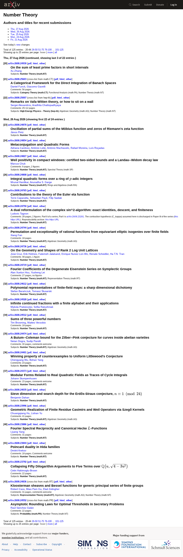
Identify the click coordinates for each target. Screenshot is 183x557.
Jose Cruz (16, 253)
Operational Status (42, 549)
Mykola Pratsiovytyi (21, 306)
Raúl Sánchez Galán (22, 507)
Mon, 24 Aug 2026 (20, 37)
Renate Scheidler (99, 253)
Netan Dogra (18, 341)
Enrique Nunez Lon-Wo (74, 253)
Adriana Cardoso (20, 147)
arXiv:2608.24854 (17, 140)
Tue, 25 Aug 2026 (20, 34)
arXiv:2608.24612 (17, 283)
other (42, 63)
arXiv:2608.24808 (17, 174)
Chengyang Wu (19, 359)
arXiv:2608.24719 (17, 265)
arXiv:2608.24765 (17, 190)
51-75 (41, 49)
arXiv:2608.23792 (17, 461)
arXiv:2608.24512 (17, 315)
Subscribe (41, 544)
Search (136, 4)
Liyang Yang (17, 431)
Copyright (57, 544)
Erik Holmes (30, 253)
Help (15, 544)
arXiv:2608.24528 (17, 299)
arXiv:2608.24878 (17, 124)
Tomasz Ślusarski (42, 291)
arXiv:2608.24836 (17, 481)
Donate (160, 4)
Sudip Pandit (33, 341)
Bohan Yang (36, 359)
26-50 (35, 49)
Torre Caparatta (19, 197)
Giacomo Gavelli (36, 86)
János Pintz (17, 132)
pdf (29, 63)
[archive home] (12, 4)
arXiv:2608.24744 (17, 227)
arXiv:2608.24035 (17, 389)
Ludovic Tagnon (19, 213)
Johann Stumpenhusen (24, 378)
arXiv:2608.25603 (17, 79)
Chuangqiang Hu (20, 413)
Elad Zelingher (51, 489)
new (18, 44)
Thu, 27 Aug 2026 (20, 29)
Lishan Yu (36, 413)
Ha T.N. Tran (117, 253)
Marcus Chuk (18, 163)
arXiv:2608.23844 (17, 443)
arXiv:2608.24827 (17, 156)
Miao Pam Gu (34, 489)
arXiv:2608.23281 (75, 216)
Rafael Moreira (79, 147)
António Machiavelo (58, 147)
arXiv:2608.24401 (17, 352)
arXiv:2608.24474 (17, 333)
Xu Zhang (16, 70)
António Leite (38, 147)
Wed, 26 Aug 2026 (20, 31)
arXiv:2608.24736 (17, 246)
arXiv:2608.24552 (17, 500)
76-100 (48, 49)
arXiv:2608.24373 (17, 371)
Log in (173, 4)
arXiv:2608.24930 (17, 63)
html (35, 63)
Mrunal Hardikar (20, 182)
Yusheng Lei (38, 272)
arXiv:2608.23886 (17, 424)
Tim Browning (18, 322)
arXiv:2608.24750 (17, 206)
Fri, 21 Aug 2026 (19, 39)
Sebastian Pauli (38, 197)
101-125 (59, 49)
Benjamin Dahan (20, 397)
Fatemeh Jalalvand (49, 253)
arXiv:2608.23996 (17, 405)
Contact (27, 544)
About (5, 544)
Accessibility (20, 549)
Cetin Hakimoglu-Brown (24, 470)
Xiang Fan (16, 235)
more (50, 52)
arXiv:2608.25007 (17, 97)
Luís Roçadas (96, 147)
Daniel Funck (18, 86)
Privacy (5, 549)
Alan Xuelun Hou (20, 272)
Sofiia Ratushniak (43, 306)
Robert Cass (18, 489)
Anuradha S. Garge (41, 182)
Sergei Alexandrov (21, 105)
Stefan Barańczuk (21, 291)
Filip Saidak (55, 197)
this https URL (52, 219)
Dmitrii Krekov (18, 450)
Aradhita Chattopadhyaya (46, 105)
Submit (148, 4)
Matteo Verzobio (36, 322)
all (56, 52)
